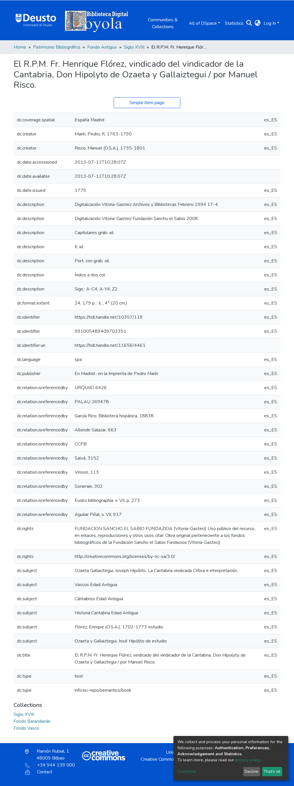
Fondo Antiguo (102, 47)
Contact (44, 772)
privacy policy (247, 760)
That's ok (272, 771)
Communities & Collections (163, 23)
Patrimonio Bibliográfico (56, 47)
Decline (251, 771)
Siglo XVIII (134, 47)
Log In (270, 23)
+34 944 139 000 (56, 765)
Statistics (234, 23)
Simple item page (147, 103)
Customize (186, 771)
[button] (257, 23)
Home (20, 47)
